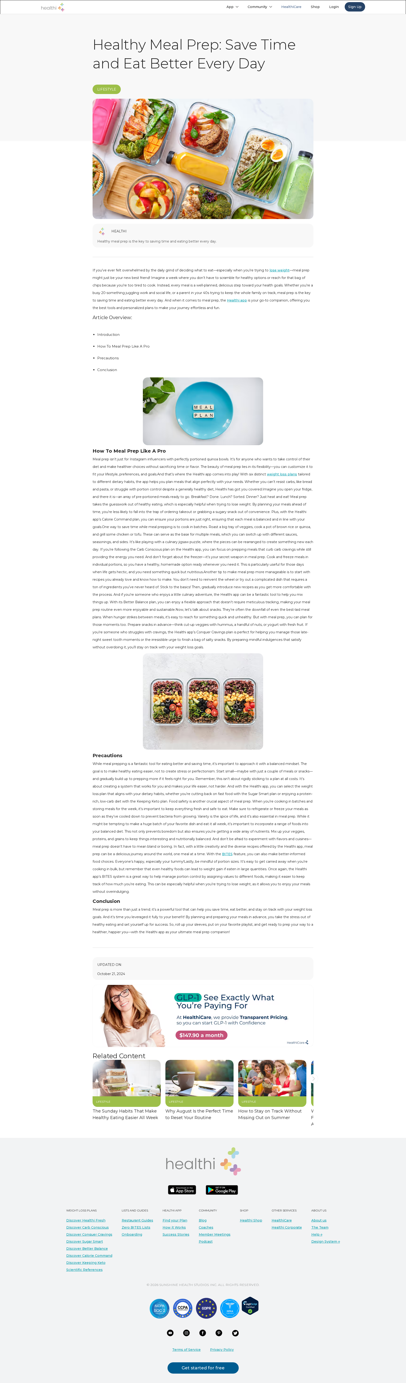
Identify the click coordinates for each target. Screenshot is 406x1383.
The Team (319, 1227)
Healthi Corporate (287, 1227)
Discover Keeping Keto (85, 1263)
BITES (227, 854)
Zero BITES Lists (136, 1227)
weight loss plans (282, 474)
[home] (52, 7)
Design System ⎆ (325, 1241)
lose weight (279, 270)
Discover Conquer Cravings (89, 1234)
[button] (232, 7)
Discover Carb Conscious (87, 1227)
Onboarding (132, 1234)
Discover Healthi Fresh (85, 1220)
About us (319, 1220)
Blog (203, 1220)
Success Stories (176, 1234)
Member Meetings (214, 1234)
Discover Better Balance (87, 1248)
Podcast (206, 1241)
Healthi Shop (251, 1220)
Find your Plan (175, 1220)
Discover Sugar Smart (84, 1241)
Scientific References (84, 1270)
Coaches (206, 1227)
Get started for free (203, 1368)
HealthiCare (282, 1220)
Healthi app (237, 300)
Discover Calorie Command (89, 1256)
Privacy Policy (222, 1350)
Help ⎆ (316, 1234)
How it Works (174, 1227)
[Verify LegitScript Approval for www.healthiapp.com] (250, 1305)
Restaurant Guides (137, 1220)
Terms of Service (186, 1350)
